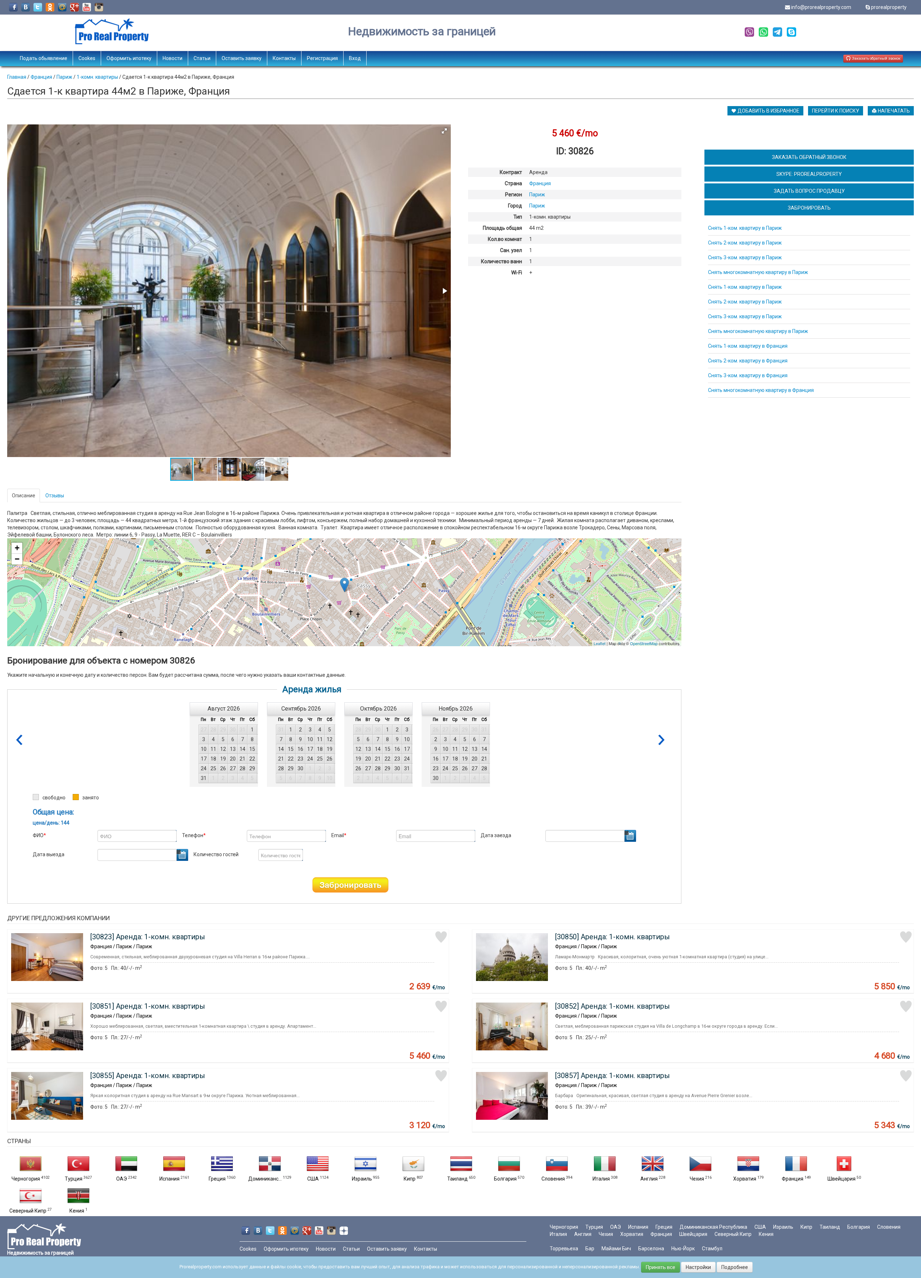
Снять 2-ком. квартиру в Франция (748, 361)
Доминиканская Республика (713, 1227)
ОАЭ (121, 1179)
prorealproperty (889, 7)
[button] (444, 131)
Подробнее (734, 1267)
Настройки (698, 1267)
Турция (73, 1179)
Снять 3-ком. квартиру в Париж (745, 257)
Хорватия (744, 1179)
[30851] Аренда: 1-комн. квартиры (147, 1006)
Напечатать (893, 111)
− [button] (17, 558)
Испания (169, 1179)
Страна (513, 183)
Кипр (410, 1179)
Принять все (660, 1267)
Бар (589, 1248)
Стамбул (712, 1248)
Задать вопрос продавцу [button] (809, 191)
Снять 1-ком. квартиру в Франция (748, 346)
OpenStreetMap (644, 643)
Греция (217, 1179)
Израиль (362, 1179)
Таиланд (457, 1179)
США (313, 1179)
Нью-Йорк (683, 1248)
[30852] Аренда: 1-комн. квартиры (612, 1006)
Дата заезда (496, 835)
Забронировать (350, 885)
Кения (76, 1211)
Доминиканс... (265, 1179)
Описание (23, 495)
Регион (513, 194)
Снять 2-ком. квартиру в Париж (745, 243)
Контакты (284, 58)
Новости (172, 58)
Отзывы (54, 495)
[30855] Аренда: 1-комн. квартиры (147, 1075)
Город (515, 206)
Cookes (86, 58)
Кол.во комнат (505, 239)
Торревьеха (564, 1248)
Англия (649, 1179)
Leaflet (599, 643)
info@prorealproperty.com (821, 7)
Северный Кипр (27, 1211)
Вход (355, 58)
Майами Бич (616, 1248)
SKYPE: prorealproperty (809, 174)
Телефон (194, 835)
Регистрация (322, 58)
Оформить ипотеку (128, 58)
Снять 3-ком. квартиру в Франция (748, 375)
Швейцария (841, 1179)
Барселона (651, 1248)
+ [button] (17, 547)
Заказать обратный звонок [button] (875, 58)
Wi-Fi (516, 272)
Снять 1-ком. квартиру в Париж (745, 228)
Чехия (697, 1179)
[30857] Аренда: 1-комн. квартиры (612, 1075)
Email (338, 835)
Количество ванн (501, 261)
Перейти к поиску (835, 111)
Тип (517, 217)
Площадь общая (502, 228)
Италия (601, 1179)
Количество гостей (216, 854)
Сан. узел (511, 250)
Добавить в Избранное (767, 111)
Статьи (202, 58)
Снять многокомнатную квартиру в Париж (758, 272)
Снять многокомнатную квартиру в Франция (761, 390)
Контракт (511, 172)
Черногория (26, 1179)
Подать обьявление (43, 58)
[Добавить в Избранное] (441, 937)
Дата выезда (48, 854)
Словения (553, 1179)
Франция (792, 1179)
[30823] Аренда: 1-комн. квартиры (147, 936)
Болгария (505, 1179)
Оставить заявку (242, 58)
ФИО (39, 835)
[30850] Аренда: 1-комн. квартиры (612, 936)
